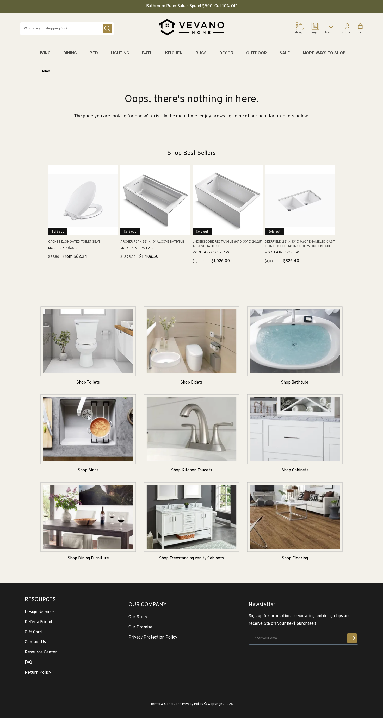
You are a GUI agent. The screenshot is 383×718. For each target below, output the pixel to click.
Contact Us (35, 642)
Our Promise (140, 627)
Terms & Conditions (165, 704)
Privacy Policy (192, 704)
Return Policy (38, 672)
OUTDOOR (256, 53)
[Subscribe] (352, 638)
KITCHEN (174, 53)
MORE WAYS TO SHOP (324, 53)
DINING (70, 53)
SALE (285, 53)
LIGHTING (120, 53)
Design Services (39, 612)
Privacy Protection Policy (152, 637)
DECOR (226, 53)
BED (94, 53)
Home (45, 71)
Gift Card (33, 632)
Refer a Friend (38, 622)
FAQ (28, 662)
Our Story (137, 617)
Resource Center (41, 652)
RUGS (201, 53)
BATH (147, 53)
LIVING (44, 53)
